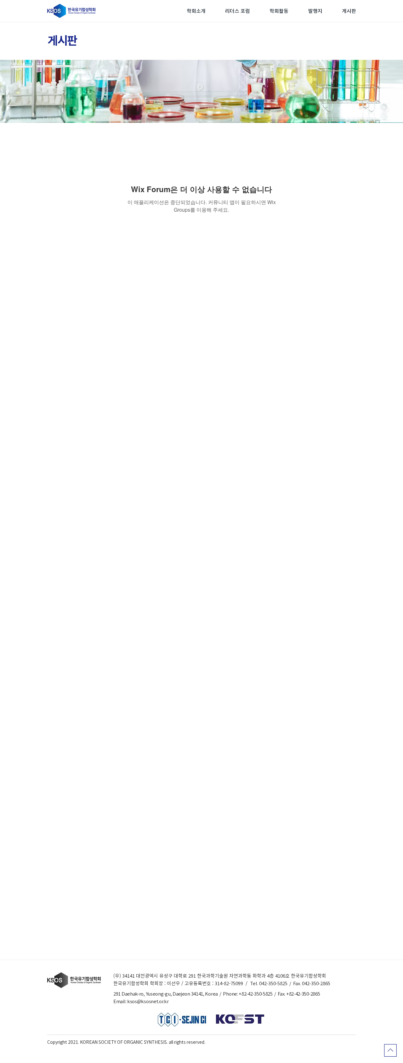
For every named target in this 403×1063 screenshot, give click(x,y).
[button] (196, 11)
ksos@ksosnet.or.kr (148, 1001)
